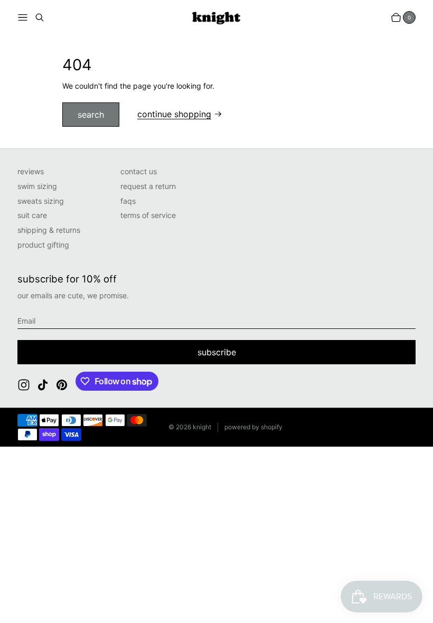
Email (26, 320)
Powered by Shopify (253, 427)
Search (91, 114)
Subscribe (216, 352)
